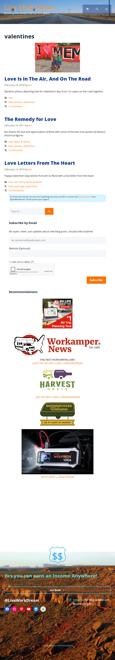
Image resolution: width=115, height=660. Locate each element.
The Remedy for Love (30, 119)
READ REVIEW (66, 477)
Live (10, 97)
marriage (19, 186)
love (10, 102)
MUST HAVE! (48, 477)
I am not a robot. (21, 261)
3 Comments (15, 106)
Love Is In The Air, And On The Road (47, 79)
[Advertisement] (57, 503)
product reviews (84, 196)
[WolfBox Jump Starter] (57, 473)
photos (18, 102)
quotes (18, 146)
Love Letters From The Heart (39, 163)
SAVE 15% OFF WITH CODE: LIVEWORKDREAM (57, 363)
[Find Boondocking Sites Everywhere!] (57, 414)
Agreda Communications (61, 645)
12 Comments (16, 190)
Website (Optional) (19, 248)
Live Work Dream (28, 7)
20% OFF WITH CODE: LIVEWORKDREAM (57, 397)
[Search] (49, 211)
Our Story (19, 182)
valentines (29, 102)
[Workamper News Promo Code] (57, 356)
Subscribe (79, 599)
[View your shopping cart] (87, 9)
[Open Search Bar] (97, 9)
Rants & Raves (22, 141)
